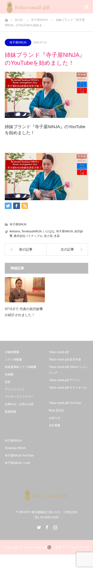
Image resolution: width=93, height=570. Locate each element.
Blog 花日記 (56, 410)
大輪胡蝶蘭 (12, 352)
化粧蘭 (9, 374)
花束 (7, 382)
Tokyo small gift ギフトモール (68, 387)
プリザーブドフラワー (19, 396)
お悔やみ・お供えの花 (19, 404)
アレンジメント (15, 389)
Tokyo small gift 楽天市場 (65, 359)
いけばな (49, 231)
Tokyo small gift (59, 352)
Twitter (38, 526)
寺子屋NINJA (39, 20)
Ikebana (15, 231)
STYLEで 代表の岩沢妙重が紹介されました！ (24, 312)
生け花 (48, 236)
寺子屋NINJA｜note (17, 463)
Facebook (46, 526)
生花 (57, 236)
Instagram (54, 526)
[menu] (86, 6)
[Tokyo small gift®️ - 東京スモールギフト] (46, 494)
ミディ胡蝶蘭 (13, 359)
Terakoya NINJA (15, 448)
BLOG (19, 20)
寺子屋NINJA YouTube (19, 455)
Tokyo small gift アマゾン (65, 380)
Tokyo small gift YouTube (65, 403)
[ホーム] (6, 19)
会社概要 (54, 425)
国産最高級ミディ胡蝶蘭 (20, 367)
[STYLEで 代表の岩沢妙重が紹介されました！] (25, 289)
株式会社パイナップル (28, 236)
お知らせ (54, 418)
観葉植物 (10, 411)
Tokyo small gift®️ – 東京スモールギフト (54, 547)
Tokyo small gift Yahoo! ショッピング (68, 369)
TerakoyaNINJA (31, 231)
